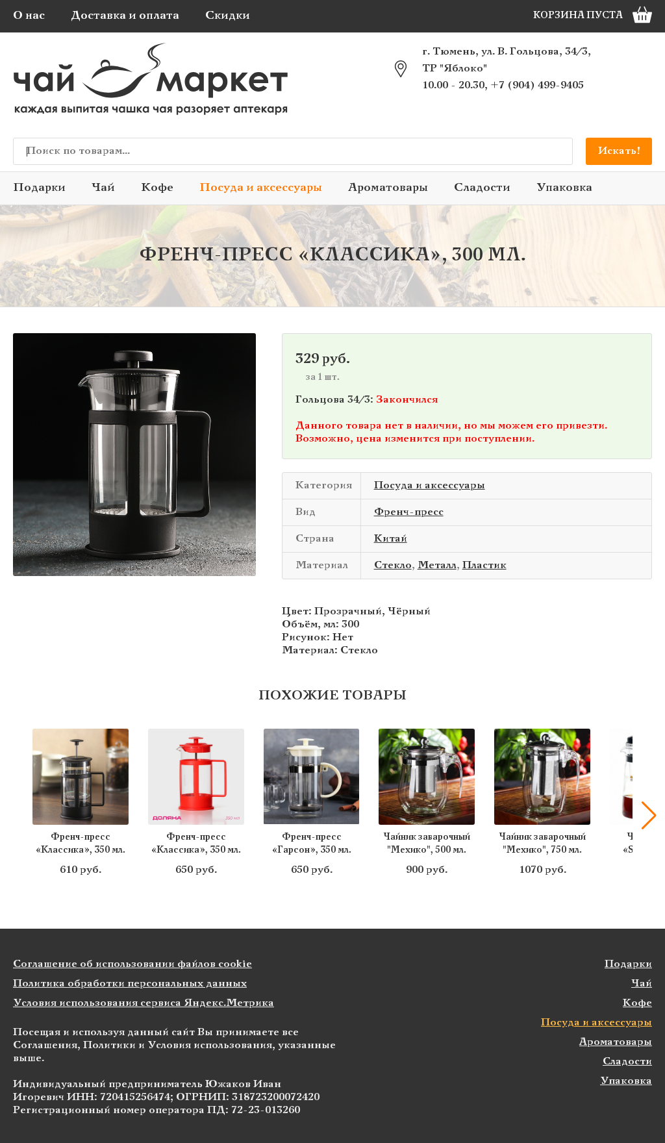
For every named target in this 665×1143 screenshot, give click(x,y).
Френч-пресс (409, 512)
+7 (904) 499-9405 (537, 85)
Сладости (482, 188)
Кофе (157, 188)
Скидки (227, 15)
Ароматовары (388, 188)
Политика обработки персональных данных (130, 983)
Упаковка (564, 188)
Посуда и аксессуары (260, 188)
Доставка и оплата (125, 15)
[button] (16, 816)
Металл (437, 565)
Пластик (484, 565)
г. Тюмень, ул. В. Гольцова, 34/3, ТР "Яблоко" (506, 60)
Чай (103, 188)
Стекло (393, 565)
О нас (29, 15)
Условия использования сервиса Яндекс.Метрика (143, 1003)
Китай (390, 539)
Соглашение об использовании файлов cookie (132, 964)
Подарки (39, 188)
